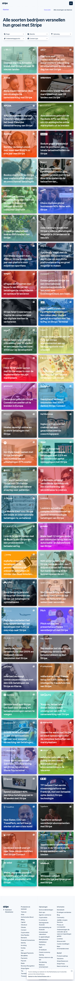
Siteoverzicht (61, 941)
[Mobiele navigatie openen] (71, 3)
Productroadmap (62, 956)
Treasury (24, 976)
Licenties (60, 939)
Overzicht (47, 10)
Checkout (24, 925)
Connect (23, 930)
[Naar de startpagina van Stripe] (5, 907)
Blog (58, 915)
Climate (23, 927)
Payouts (23, 961)
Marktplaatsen (43, 939)
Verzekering (43, 962)
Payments (24, 958)
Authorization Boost (27, 917)
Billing (23, 920)
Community (60, 917)
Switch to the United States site (38, 976)
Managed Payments (27, 953)
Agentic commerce (45, 915)
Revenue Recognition (27, 966)
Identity (23, 943)
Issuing (23, 948)
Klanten (6, 9)
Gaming (41, 955)
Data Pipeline (25, 935)
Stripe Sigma (25, 968)
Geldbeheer (43, 942)
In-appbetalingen (44, 937)
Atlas (22, 914)
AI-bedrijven (43, 950)
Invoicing (24, 945)
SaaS (40, 947)
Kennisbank (60, 910)
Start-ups (42, 912)
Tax (22, 971)
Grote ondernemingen (46, 910)
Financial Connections (28, 940)
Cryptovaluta (25, 932)
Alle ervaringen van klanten (63, 10)
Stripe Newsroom (62, 961)
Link (22, 950)
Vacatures (60, 958)
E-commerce (43, 920)
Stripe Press (61, 964)
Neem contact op (62, 966)
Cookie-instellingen (63, 944)
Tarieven (24, 912)
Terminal (23, 973)
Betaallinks (24, 955)
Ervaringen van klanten (64, 912)
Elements (24, 937)
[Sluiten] (71, 971)
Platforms (42, 944)
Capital (23, 922)
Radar (23, 963)
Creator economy (44, 952)
